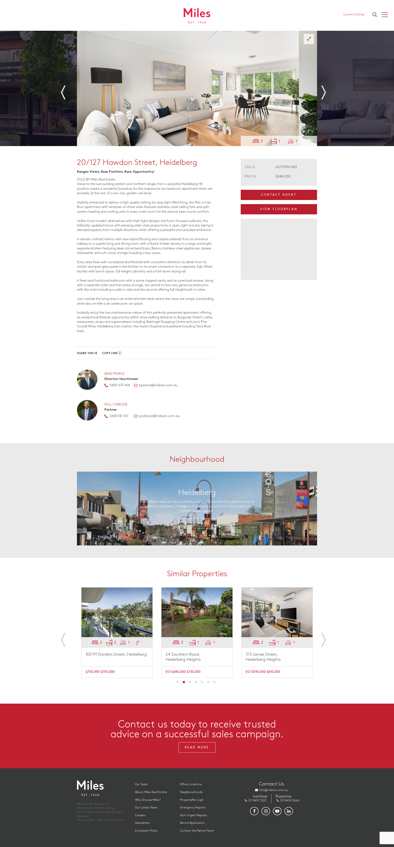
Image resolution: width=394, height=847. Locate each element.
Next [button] (326, 90)
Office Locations (191, 784)
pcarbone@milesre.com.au (159, 416)
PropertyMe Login (192, 800)
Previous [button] (68, 90)
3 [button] (190, 682)
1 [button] (177, 682)
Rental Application (192, 823)
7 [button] (214, 682)
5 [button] (202, 682)
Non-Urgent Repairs (193, 815)
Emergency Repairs (193, 807)
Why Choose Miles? (148, 800)
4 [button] (196, 682)
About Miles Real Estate (151, 792)
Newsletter (142, 823)
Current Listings (354, 14)
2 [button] (184, 682)
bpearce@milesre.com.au (158, 385)
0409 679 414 (120, 385)
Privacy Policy (86, 820)
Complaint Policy (146, 830)
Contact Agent (279, 194)
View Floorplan (279, 209)
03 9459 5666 (289, 800)
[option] (197, 88)
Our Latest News (146, 807)
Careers (140, 815)
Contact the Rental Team (197, 830)
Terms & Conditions (110, 820)
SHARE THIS (86, 353)
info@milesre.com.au (273, 790)
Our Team (141, 784)
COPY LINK (110, 353)
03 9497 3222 (257, 800)
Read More (197, 523)
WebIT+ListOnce (104, 808)
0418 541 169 (119, 416)
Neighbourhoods (191, 792)
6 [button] (208, 682)
